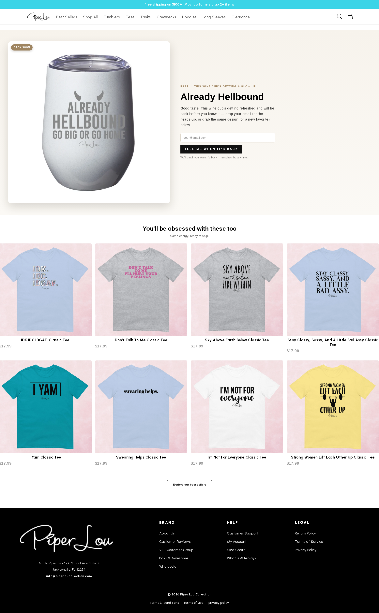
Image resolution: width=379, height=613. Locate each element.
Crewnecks (166, 17)
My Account (237, 541)
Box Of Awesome (173, 558)
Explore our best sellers (189, 484)
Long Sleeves (214, 17)
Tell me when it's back (211, 149)
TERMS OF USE (193, 603)
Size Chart (236, 550)
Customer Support (242, 533)
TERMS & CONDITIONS (164, 603)
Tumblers (112, 17)
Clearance (241, 17)
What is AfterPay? (241, 558)
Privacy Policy (305, 550)
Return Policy (305, 533)
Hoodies (189, 17)
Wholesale (167, 566)
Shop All (90, 17)
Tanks (145, 17)
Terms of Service (309, 541)
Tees (130, 17)
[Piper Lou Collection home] (69, 538)
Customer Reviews (175, 541)
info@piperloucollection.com (69, 576)
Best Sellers (66, 17)
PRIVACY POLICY (218, 603)
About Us (167, 533)
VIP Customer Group (176, 550)
